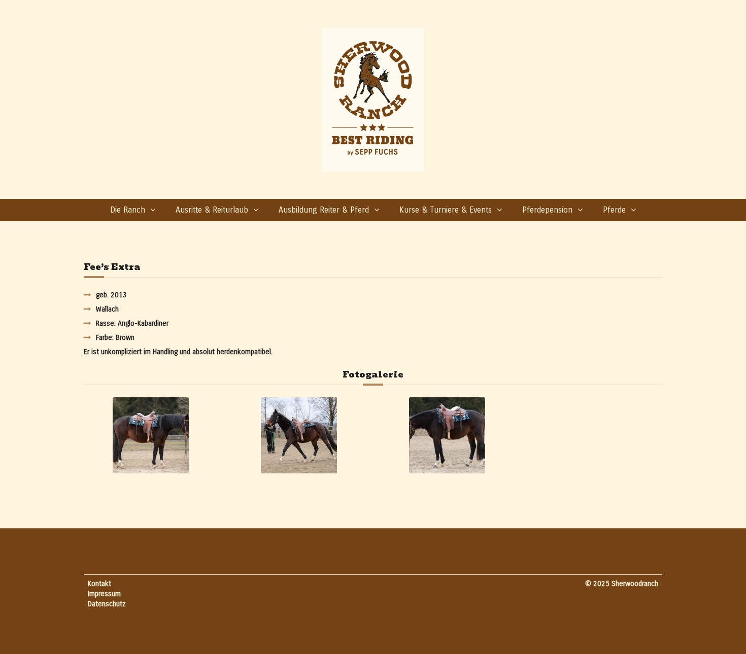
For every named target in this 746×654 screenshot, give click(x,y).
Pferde (614, 210)
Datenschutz (107, 604)
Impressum (104, 594)
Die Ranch (127, 210)
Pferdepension (547, 210)
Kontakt (99, 583)
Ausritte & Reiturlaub (212, 210)
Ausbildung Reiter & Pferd (324, 210)
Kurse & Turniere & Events (445, 210)
